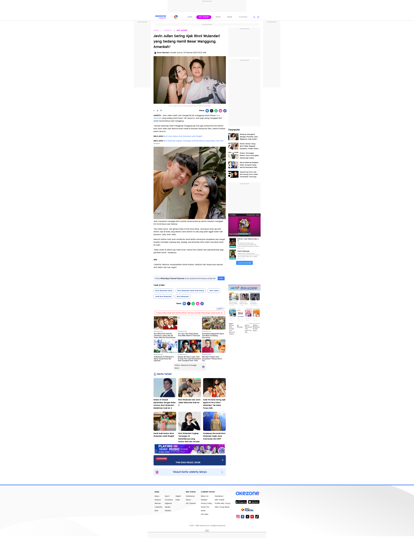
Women (158, 503)
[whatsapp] (216, 111)
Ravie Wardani (163, 52)
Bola (156, 510)
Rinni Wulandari (183, 296)
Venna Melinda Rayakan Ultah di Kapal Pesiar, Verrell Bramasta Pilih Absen (249, 165)
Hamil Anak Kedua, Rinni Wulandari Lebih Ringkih (182, 136)
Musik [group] (229, 17)
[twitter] (247, 516)
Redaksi (204, 500)
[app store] (253, 502)
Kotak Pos (205, 507)
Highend (168, 503)
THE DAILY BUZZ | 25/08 (188, 462)
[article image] (233, 136)
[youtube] (252, 516)
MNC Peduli (219, 500)
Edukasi (168, 510)
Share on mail (220, 111)
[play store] (241, 502)
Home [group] (190, 17)
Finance (158, 500)
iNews (188, 500)
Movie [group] (218, 17)
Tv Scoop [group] (243, 17)
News (157, 496)
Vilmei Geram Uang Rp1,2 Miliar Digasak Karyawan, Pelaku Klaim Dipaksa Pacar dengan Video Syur (249, 146)
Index (178, 500)
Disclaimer (219, 496)
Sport (167, 496)
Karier (203, 510)
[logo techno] (160, 17)
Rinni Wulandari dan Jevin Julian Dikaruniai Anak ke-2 (189, 402)
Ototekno (169, 500)
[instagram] (238, 516)
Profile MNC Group (222, 503)
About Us (204, 496)
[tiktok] (257, 516)
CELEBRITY (167, 30)
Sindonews (190, 496)
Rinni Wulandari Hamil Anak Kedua (190, 290)
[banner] (190, 453)
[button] (246, 17)
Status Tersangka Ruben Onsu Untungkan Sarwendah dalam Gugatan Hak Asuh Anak (249, 155)
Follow (221, 278)
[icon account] (155, 52)
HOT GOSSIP (182, 30)
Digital (178, 496)
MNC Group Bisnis (222, 507)
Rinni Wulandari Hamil (163, 290)
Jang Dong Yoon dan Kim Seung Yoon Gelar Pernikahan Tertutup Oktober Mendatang (249, 174)
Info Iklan (204, 514)
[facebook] (242, 516)
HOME (156, 30)
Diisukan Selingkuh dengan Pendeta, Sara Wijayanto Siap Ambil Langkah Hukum (249, 137)
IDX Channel (191, 503)
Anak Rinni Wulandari (163, 296)
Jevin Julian (213, 290)
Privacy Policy (206, 503)
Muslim (168, 507)
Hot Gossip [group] (204, 17)
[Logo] (176, 17)
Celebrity (158, 507)
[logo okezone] (247, 493)
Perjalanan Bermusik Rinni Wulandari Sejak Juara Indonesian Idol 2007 (214, 436)
